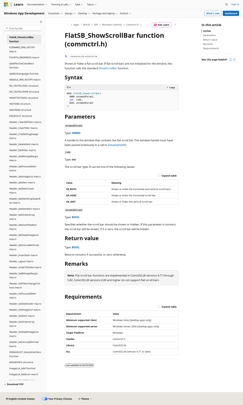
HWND (76, 133)
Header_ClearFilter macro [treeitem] (23, 128)
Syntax (207, 30)
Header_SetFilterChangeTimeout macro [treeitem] (24, 285)
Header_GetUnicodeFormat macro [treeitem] (24, 247)
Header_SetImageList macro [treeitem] (24, 309)
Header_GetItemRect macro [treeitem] (24, 208)
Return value (210, 39)
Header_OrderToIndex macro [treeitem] (25, 267)
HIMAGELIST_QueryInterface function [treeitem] (25, 354)
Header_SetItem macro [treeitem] (22, 315)
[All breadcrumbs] (67, 24)
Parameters (209, 35)
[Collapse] (41, 22)
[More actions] (175, 24)
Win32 (86, 24)
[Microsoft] (6, 4)
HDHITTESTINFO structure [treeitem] (23, 97)
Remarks (208, 44)
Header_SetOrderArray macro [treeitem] (21, 323)
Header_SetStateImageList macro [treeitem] (23, 334)
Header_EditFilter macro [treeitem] (22, 150)
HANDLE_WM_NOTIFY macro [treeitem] (24, 79)
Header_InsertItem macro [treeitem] (23, 255)
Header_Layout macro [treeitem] (21, 261)
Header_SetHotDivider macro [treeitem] (25, 303)
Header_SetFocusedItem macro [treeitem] (22, 295)
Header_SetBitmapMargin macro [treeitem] (23, 275)
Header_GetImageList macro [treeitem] (25, 176)
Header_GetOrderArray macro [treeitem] (22, 216)
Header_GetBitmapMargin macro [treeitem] (23, 158)
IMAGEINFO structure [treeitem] (21, 362)
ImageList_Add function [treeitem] (22, 368)
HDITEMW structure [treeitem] (20, 109)
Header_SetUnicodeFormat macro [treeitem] (24, 344)
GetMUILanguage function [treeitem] (24, 73)
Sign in (235, 4)
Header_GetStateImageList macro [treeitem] (24, 237)
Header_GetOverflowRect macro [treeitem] (23, 227)
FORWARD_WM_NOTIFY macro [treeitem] (22, 49)
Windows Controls (112, 24)
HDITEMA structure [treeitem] (20, 103)
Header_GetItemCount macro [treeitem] (21, 190)
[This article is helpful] (231, 60)
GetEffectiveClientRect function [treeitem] (21, 65)
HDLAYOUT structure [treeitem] (20, 115)
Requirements (211, 48)
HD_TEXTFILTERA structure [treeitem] (24, 85)
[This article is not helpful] (235, 60)
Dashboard (231, 13)
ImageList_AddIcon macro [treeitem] (23, 374)
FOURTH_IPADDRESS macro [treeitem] (24, 57)
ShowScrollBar (108, 68)
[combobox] (22, 28)
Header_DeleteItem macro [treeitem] (23, 144)
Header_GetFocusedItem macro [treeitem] (22, 168)
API (96, 24)
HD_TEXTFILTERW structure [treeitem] (24, 91)
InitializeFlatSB (117, 145)
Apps (76, 24)
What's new (213, 13)
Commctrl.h (132, 24)
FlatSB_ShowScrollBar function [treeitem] (21, 39)
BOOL (76, 217)
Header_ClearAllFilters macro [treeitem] (25, 122)
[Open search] (226, 4)
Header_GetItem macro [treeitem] (22, 182)
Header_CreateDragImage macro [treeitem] (23, 136)
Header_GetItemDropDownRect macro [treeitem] (24, 200)
